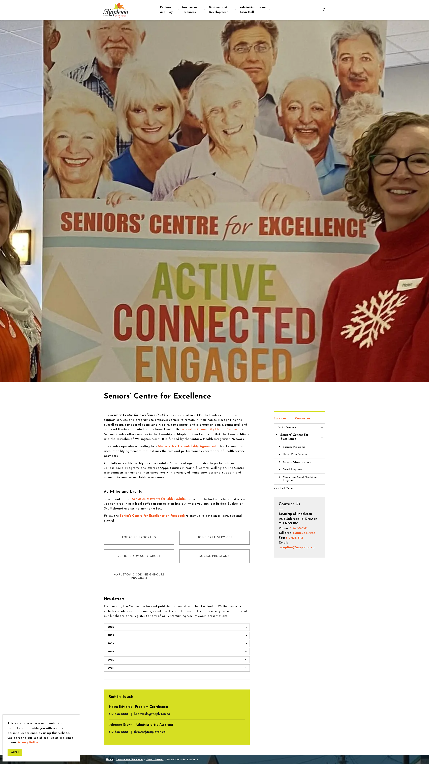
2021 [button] (110, 668)
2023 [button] (110, 651)
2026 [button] (110, 627)
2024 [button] (110, 643)
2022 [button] (110, 660)
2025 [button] (110, 635)
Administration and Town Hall (253, 10)
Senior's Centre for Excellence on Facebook (152, 516)
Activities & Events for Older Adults (159, 499)
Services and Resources (190, 10)
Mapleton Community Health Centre (209, 429)
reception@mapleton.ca (297, 547)
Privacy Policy (27, 742)
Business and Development (218, 10)
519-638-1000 (118, 714)
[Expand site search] (324, 10)
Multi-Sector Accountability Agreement (187, 446)
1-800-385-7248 (304, 533)
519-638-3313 (299, 528)
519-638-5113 (294, 538)
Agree (15, 752)
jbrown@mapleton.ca (150, 732)
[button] (296, 488)
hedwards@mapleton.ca (152, 714)
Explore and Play (166, 10)
